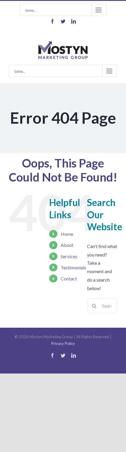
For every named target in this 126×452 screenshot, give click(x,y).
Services (69, 256)
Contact (69, 278)
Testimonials (73, 267)
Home (67, 234)
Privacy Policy (63, 343)
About (67, 245)
